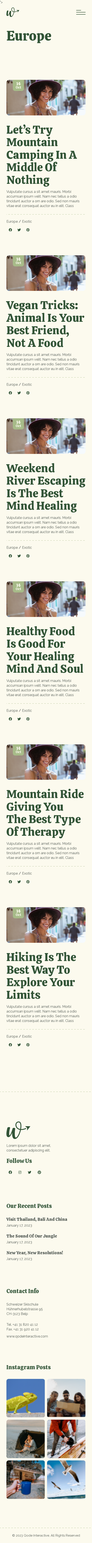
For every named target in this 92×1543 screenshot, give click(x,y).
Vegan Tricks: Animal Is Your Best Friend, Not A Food (45, 324)
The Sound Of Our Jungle (31, 1236)
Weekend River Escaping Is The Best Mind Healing (45, 487)
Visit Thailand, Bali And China (36, 1219)
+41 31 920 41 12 (26, 1329)
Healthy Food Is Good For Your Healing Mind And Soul (44, 650)
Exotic (27, 221)
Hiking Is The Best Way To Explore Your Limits (41, 975)
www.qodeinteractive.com (27, 1336)
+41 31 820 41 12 (25, 1324)
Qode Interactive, (37, 1535)
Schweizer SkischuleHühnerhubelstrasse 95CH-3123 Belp (24, 1309)
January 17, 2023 (19, 1225)
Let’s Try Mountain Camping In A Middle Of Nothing (41, 154)
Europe (12, 221)
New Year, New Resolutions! (34, 1253)
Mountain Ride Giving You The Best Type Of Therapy (45, 812)
